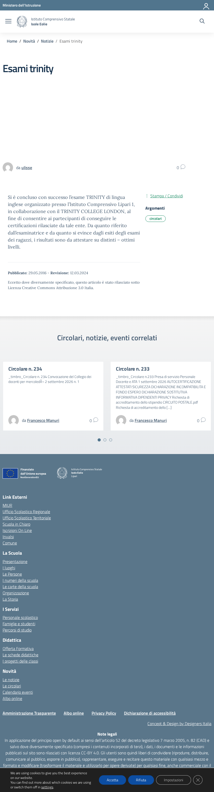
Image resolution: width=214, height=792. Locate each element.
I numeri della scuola (20, 580)
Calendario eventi (18, 692)
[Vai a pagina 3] (110, 439)
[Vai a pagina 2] (104, 439)
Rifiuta (141, 780)
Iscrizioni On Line (17, 530)
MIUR (7, 505)
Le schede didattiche (20, 655)
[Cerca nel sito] (202, 21)
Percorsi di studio (17, 630)
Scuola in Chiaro (16, 524)
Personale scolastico (20, 617)
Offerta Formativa (18, 648)
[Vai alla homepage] (22, 21)
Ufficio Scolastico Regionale (26, 511)
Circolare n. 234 (25, 369)
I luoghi (9, 568)
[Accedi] (206, 5)
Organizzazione (16, 593)
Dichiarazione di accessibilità (150, 713)
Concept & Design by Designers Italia (179, 723)
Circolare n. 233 (133, 369)
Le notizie (11, 679)
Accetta (112, 780)
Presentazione (15, 561)
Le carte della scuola (20, 586)
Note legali (107, 734)
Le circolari (12, 686)
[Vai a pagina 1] (99, 439)
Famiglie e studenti (19, 624)
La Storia (10, 599)
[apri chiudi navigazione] (8, 22)
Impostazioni (173, 780)
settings (47, 787)
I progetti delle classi (20, 661)
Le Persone (12, 574)
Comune (10, 543)
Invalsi (8, 536)
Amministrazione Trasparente (29, 713)
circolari (156, 218)
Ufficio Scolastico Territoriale (27, 518)
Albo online (12, 698)
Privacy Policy (104, 713)
